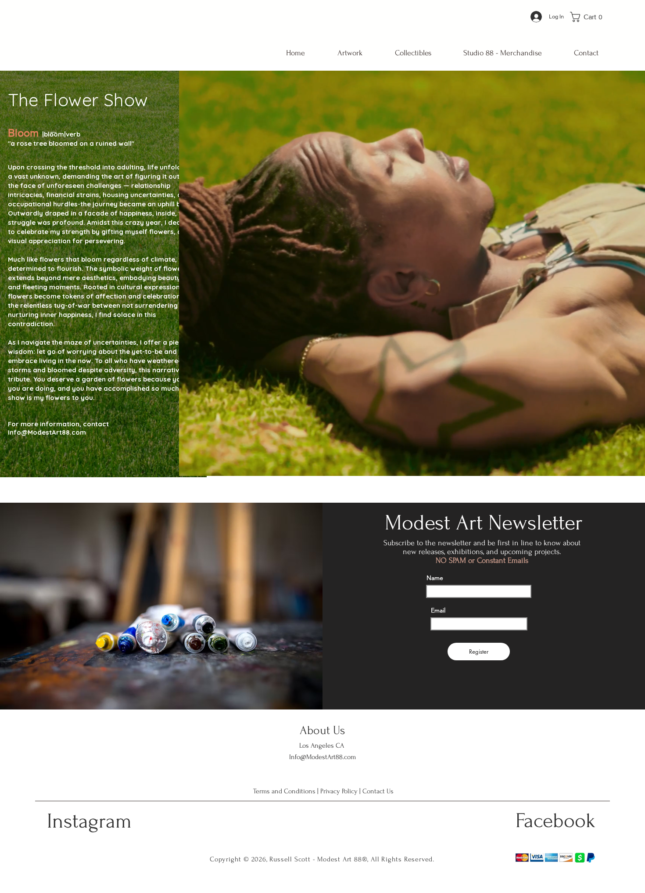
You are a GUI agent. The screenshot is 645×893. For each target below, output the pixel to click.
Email (438, 610)
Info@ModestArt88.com (47, 432)
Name (434, 578)
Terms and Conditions (284, 791)
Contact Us (378, 791)
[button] (589, 17)
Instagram (89, 821)
